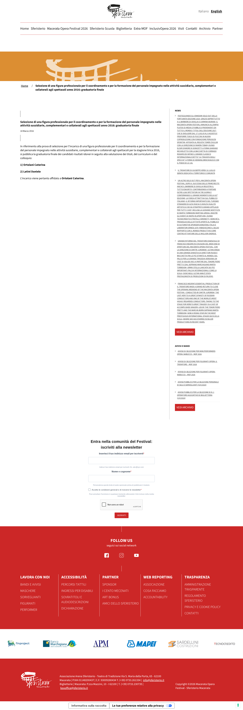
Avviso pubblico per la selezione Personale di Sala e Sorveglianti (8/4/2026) (198, 383)
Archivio (205, 28)
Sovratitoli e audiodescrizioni (75, 600)
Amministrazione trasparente (197, 587)
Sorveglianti (30, 597)
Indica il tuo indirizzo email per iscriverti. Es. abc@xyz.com (121, 467)
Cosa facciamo (154, 590)
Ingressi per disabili (77, 590)
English (216, 11)
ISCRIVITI (121, 515)
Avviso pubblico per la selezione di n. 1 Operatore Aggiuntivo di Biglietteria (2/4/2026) (195, 395)
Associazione (154, 584)
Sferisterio (38, 28)
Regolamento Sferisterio (195, 598)
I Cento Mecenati (115, 590)
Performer (28, 609)
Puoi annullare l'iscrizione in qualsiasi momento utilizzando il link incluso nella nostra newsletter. (121, 495)
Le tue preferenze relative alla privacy (138, 705)
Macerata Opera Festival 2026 (67, 28)
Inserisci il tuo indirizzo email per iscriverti (121, 453)
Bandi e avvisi (30, 584)
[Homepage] (121, 11)
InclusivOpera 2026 (162, 28)
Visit (181, 28)
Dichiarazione (72, 608)
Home (24, 28)
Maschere (28, 590)
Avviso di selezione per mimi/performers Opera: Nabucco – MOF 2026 (196, 353)
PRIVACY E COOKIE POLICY (202, 607)
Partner (217, 28)
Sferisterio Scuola (102, 28)
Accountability (155, 597)
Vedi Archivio (185, 332)
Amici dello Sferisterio (120, 603)
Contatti (191, 28)
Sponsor (109, 584)
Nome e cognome (121, 471)
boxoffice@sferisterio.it (74, 688)
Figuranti (27, 603)
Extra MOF (141, 28)
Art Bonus (110, 597)
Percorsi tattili (73, 584)
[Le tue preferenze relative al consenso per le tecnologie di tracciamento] (238, 705)
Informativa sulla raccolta (88, 705)
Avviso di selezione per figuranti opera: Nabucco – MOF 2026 (196, 373)
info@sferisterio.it (153, 680)
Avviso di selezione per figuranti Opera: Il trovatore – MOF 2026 (197, 363)
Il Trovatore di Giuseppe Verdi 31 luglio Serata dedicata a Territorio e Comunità (196, 172)
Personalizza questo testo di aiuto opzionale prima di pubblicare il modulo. (121, 485)
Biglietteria (124, 28)
